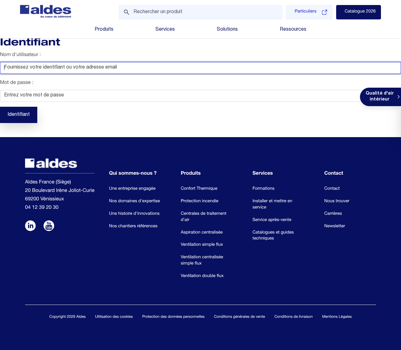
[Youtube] (49, 226)
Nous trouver (336, 201)
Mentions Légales (337, 317)
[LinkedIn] (30, 226)
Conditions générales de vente (239, 317)
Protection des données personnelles (173, 317)
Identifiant (19, 114)
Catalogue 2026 (360, 12)
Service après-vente (272, 220)
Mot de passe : (17, 82)
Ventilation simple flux (202, 245)
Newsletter (334, 226)
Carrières (333, 214)
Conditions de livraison (293, 317)
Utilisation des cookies (114, 317)
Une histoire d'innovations (134, 214)
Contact (332, 189)
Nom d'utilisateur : (20, 55)
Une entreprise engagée (132, 189)
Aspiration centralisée (202, 232)
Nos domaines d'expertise (134, 201)
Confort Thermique (199, 189)
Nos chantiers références (133, 226)
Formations (263, 189)
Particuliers (305, 12)
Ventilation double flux (202, 276)
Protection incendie (199, 201)
